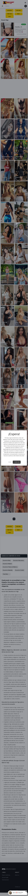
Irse (10, 462)
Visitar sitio (17, 462)
